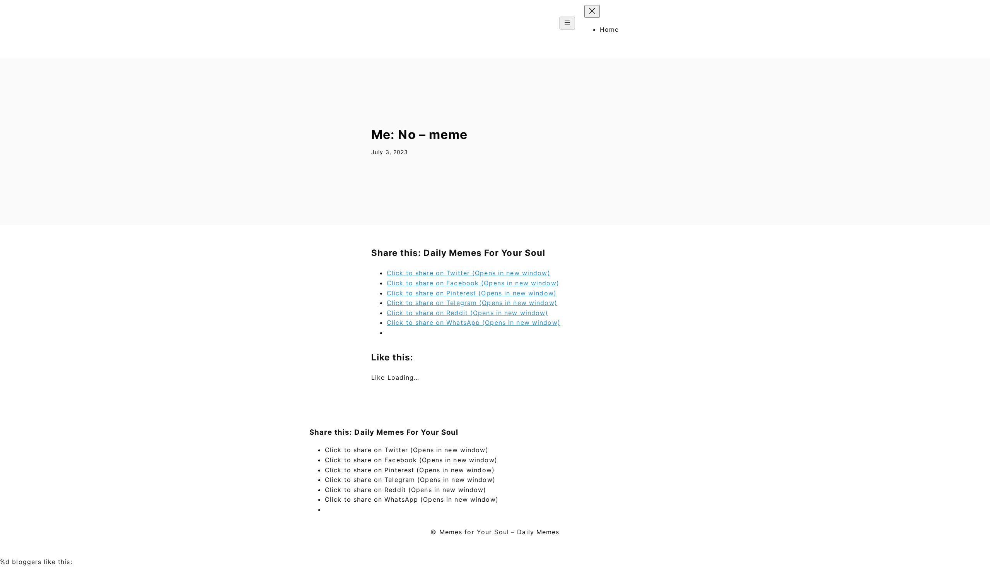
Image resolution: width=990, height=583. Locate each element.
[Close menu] (592, 11)
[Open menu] (567, 23)
